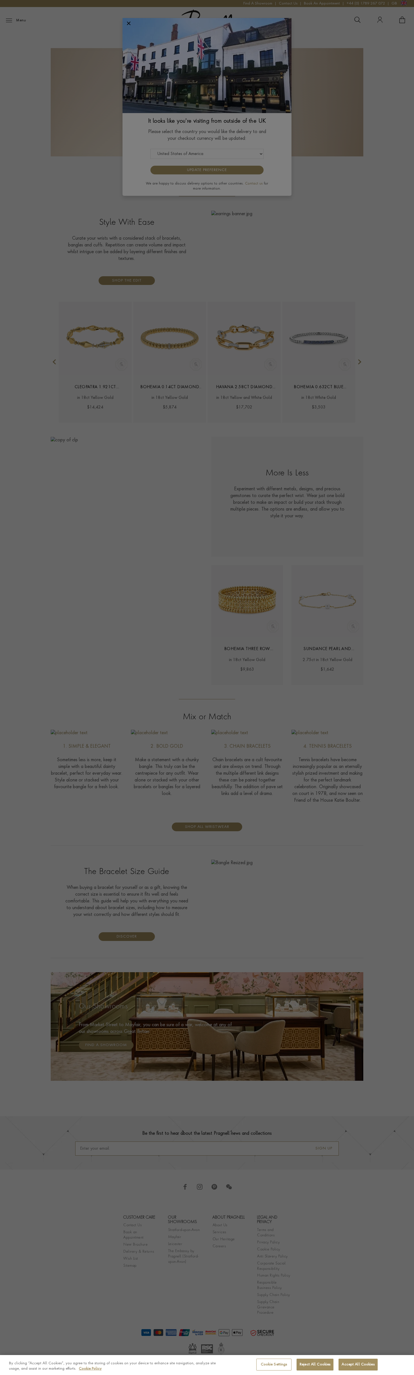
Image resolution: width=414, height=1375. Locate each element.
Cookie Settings (274, 1364)
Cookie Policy (90, 1369)
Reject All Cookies (315, 1364)
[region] (207, 1365)
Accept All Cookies (358, 1364)
